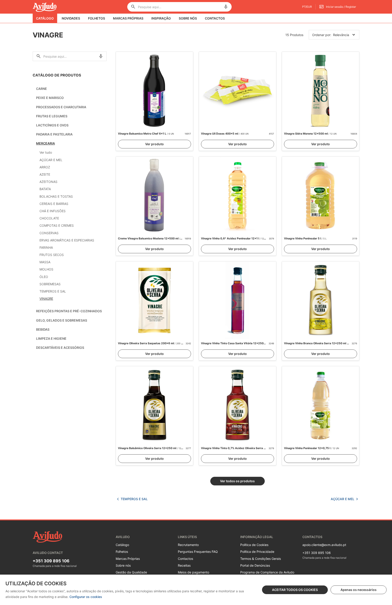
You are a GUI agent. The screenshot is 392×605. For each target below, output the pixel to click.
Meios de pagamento (193, 572)
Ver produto (154, 144)
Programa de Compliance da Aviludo (267, 572)
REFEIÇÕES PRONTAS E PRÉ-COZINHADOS (69, 311)
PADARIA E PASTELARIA (54, 134)
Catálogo (122, 545)
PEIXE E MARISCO (50, 98)
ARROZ (44, 167)
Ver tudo (45, 152)
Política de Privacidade (257, 551)
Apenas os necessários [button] (359, 590)
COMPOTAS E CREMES (56, 225)
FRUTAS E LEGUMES (51, 116)
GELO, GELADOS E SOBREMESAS (61, 320)
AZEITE (44, 174)
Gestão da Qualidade (131, 572)
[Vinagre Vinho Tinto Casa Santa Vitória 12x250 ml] (237, 300)
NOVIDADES (71, 18)
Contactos (185, 559)
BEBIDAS (42, 329)
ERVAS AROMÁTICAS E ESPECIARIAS (66, 240)
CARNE (41, 89)
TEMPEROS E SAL (52, 291)
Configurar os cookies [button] (85, 597)
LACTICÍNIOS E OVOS (52, 125)
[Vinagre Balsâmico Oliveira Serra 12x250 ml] (154, 405)
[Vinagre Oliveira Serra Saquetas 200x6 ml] (154, 300)
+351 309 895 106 (51, 560)
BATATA (45, 189)
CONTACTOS (215, 18)
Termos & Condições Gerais (260, 559)
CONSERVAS (49, 233)
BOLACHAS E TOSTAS (56, 196)
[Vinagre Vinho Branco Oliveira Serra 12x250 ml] (320, 300)
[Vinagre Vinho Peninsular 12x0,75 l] (320, 405)
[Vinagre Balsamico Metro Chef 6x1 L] (154, 90)
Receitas (184, 565)
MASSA (44, 262)
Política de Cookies (254, 545)
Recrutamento (188, 545)
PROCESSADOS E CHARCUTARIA (61, 107)
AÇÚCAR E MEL (50, 160)
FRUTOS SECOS (51, 255)
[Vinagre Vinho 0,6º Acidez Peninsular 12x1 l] (237, 195)
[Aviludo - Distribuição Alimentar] (44, 7)
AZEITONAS (48, 182)
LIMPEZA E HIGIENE (51, 338)
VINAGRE (46, 298)
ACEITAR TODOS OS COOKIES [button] (295, 590)
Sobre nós (123, 565)
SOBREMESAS (50, 284)
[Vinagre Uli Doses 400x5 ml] (237, 90)
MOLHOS (46, 269)
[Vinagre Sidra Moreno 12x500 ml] (320, 90)
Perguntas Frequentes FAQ (198, 551)
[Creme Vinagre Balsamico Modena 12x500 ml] (154, 195)
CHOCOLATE (49, 218)
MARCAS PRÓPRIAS (128, 18)
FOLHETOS (96, 18)
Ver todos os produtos (237, 481)
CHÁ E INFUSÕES (52, 211)
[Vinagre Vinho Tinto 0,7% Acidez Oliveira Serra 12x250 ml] (237, 405)
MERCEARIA (45, 143)
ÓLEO (43, 277)
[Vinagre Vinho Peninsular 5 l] (320, 195)
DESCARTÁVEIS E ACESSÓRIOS (60, 347)
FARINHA (46, 247)
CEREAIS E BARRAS (53, 204)
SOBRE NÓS (188, 18)
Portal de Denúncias (255, 565)
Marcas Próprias (128, 559)
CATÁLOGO (45, 18)
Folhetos (122, 551)
